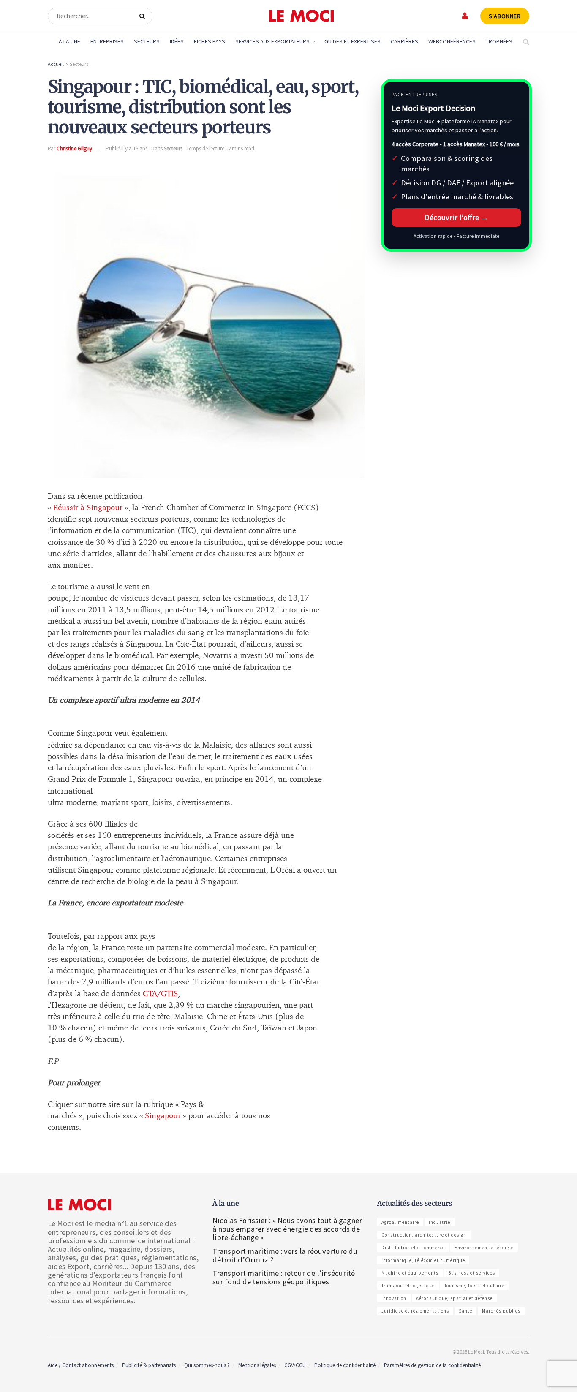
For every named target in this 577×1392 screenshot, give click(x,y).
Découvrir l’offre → (456, 217)
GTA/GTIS (160, 994)
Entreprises (107, 41)
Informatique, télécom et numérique (423, 1260)
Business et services (471, 1273)
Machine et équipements (409, 1273)
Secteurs (147, 41)
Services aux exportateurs (272, 41)
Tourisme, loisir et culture (474, 1286)
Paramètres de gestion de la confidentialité (432, 1365)
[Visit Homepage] (301, 16)
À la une (69, 41)
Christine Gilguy (74, 148)
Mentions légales (257, 1365)
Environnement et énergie (484, 1248)
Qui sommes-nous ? (207, 1365)
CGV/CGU (295, 1365)
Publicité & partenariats (149, 1365)
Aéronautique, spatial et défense (454, 1298)
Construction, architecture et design (423, 1235)
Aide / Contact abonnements (81, 1365)
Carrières (404, 41)
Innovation (393, 1298)
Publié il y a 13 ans (126, 148)
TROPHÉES (499, 41)
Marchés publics (501, 1311)
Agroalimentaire (400, 1222)
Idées (177, 41)
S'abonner (505, 16)
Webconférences (452, 41)
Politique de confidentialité (345, 1365)
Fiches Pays (209, 41)
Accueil (56, 64)
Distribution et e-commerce (413, 1248)
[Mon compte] (465, 16)
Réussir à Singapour (87, 508)
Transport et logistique (408, 1286)
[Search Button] (143, 16)
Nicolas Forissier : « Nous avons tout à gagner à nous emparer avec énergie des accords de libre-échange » (287, 1228)
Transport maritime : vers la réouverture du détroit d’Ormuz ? (284, 1255)
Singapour (164, 1116)
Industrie (439, 1222)
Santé (465, 1311)
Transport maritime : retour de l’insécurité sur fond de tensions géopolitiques (283, 1277)
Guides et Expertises (352, 41)
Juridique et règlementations (415, 1311)
